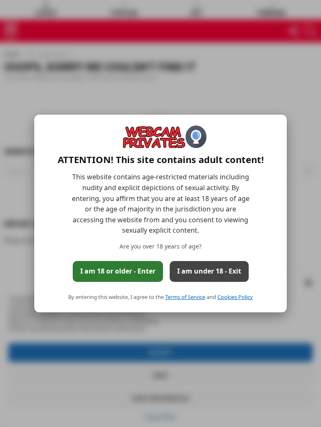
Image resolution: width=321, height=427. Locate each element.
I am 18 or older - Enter (117, 271)
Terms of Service (185, 297)
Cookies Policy (235, 297)
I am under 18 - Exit (209, 271)
